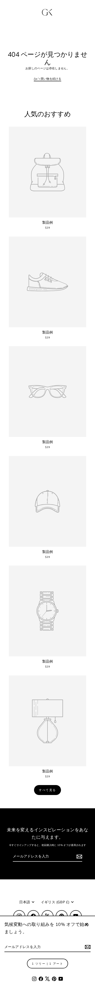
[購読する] (87, 947)
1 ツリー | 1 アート (47, 963)
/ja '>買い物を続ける (47, 78)
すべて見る (47, 790)
